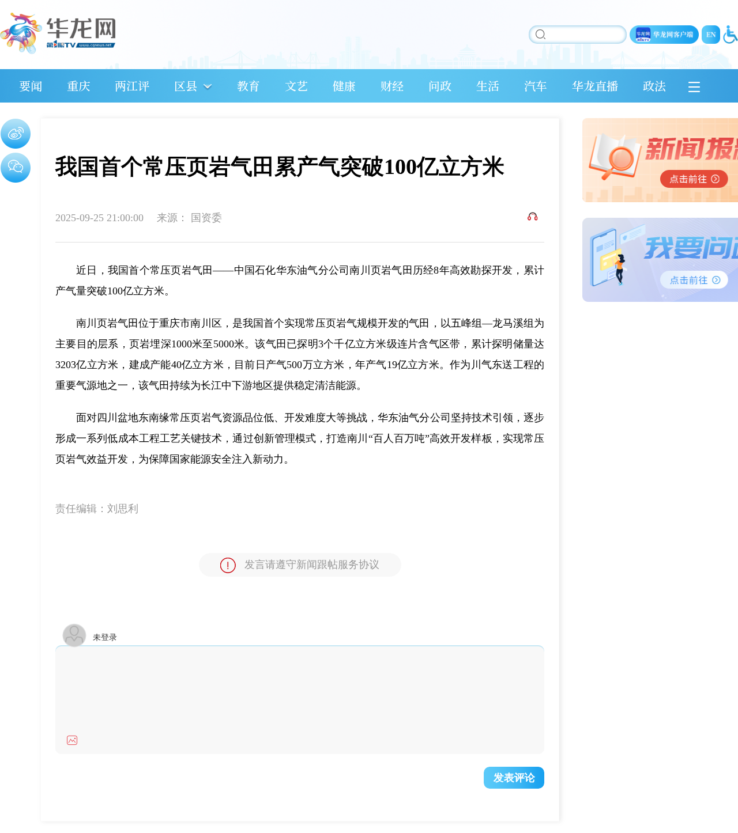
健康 (344, 85)
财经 (392, 85)
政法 (654, 85)
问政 (439, 85)
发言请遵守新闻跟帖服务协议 (311, 564)
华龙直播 (595, 85)
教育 (248, 85)
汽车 (535, 85)
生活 (487, 85)
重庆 (78, 85)
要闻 (30, 85)
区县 (185, 85)
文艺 (296, 85)
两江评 (132, 85)
